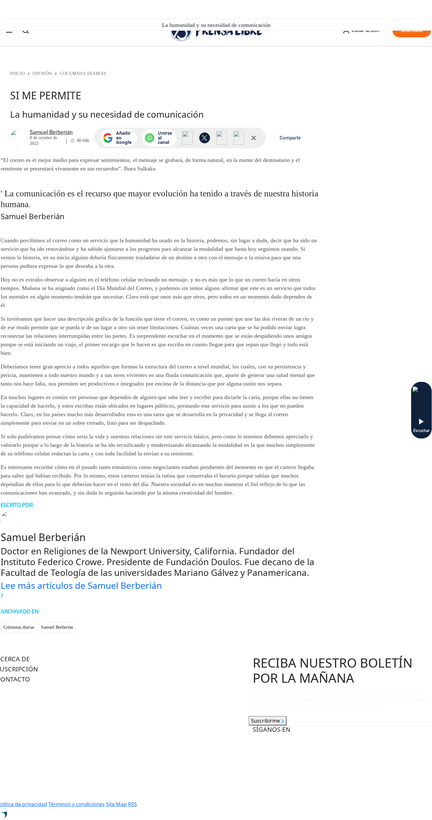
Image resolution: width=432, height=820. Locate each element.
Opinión (42, 73)
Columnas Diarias (83, 73)
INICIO (17, 73)
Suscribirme (266, 720)
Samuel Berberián (57, 627)
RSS (132, 804)
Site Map (116, 804)
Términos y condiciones (76, 804)
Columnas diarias (18, 627)
